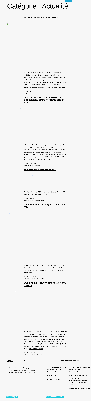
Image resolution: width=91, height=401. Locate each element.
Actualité (36, 93)
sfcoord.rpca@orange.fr (55, 379)
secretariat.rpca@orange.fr (78, 375)
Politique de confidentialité (55, 397)
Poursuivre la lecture (58, 87)
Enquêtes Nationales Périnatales (40, 169)
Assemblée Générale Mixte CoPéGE (41, 18)
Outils (40, 93)
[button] (57, 368)
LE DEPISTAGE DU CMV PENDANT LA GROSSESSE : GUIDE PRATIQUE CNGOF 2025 (44, 100)
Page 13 (22, 361)
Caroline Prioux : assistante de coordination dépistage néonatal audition (78, 380)
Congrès (41, 200)
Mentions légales (12, 397)
